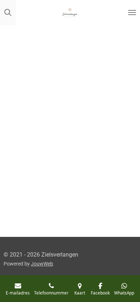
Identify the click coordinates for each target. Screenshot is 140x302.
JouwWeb (42, 264)
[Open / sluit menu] (132, 12)
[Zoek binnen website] (8, 12)
